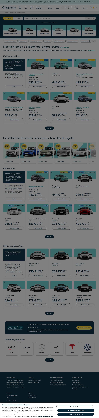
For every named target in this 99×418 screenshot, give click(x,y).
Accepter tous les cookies (76, 414)
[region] (49, 410)
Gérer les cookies (74, 406)
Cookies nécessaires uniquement (75, 410)
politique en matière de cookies (45, 416)
